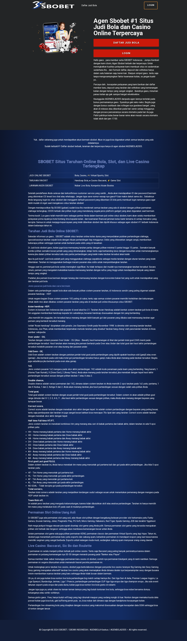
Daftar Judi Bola (89, 5)
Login (150, 5)
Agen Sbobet (118, 63)
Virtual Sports (125, 533)
